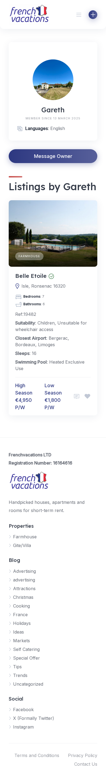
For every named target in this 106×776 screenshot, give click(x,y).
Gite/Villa (22, 545)
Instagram (23, 727)
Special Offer (26, 658)
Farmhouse (29, 256)
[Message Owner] (76, 396)
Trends (20, 675)
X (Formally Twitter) (33, 718)
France (20, 614)
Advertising (24, 571)
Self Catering (26, 649)
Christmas (23, 597)
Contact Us (85, 764)
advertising (24, 580)
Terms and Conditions (36, 755)
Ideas (18, 632)
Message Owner (53, 156)
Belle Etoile (30, 275)
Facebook (23, 709)
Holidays (22, 623)
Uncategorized (28, 684)
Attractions (24, 588)
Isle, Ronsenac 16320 (43, 286)
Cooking (21, 606)
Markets (21, 640)
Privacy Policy (82, 755)
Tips (17, 666)
